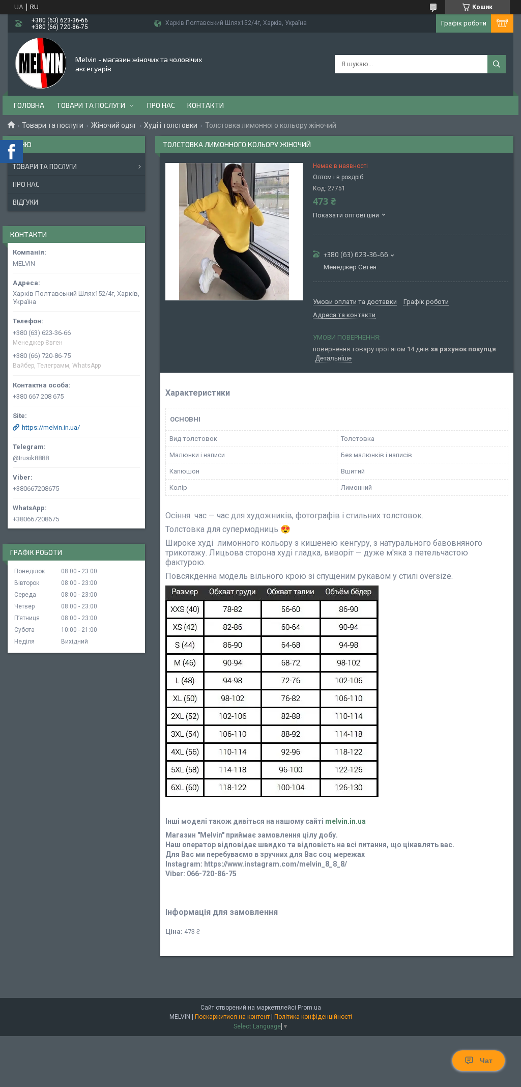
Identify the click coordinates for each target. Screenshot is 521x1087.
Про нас (161, 105)
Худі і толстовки (170, 125)
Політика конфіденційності (313, 1016)
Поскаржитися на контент (232, 1016)
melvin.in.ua (345, 821)
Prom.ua (309, 1007)
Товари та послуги (90, 105)
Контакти (205, 105)
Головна (29, 105)
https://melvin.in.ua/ (51, 427)
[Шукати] (496, 64)
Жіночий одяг (114, 125)
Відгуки (25, 202)
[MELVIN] (40, 63)
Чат (486, 1060)
